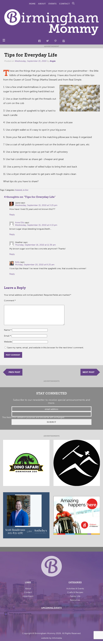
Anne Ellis (19, 222)
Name (8, 330)
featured (18, 190)
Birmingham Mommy (45, 633)
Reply (12, 214)
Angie (53, 61)
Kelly (17, 262)
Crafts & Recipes (75, 592)
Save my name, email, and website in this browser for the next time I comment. (45, 347)
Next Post (88, 372)
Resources (75, 600)
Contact (64, 3)
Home (32, 3)
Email (7, 336)
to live (25, 190)
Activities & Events (75, 588)
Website (8, 341)
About (42, 3)
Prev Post (14, 372)
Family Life (75, 596)
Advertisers (28, 596)
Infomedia (57, 638)
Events (52, 3)
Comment (10, 300)
